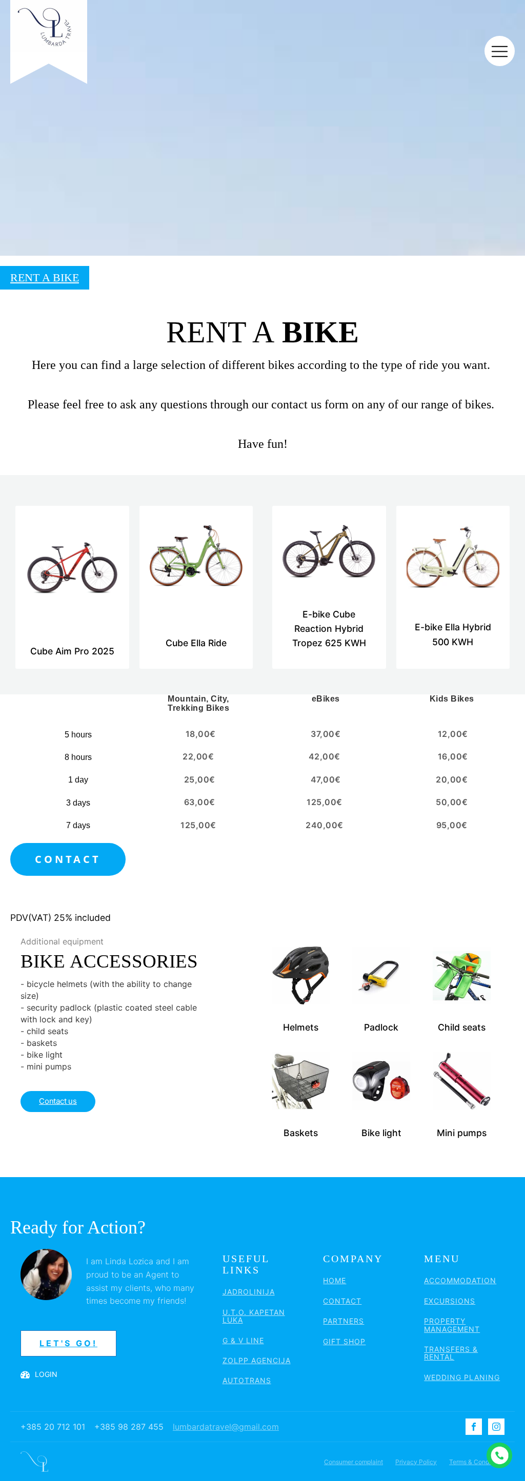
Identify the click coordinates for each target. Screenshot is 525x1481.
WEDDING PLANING (462, 1377)
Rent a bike (44, 277)
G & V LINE (243, 1340)
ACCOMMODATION (460, 1280)
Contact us (58, 1101)
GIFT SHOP (344, 1341)
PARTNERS (343, 1321)
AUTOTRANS (247, 1380)
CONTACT (68, 859)
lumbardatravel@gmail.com (226, 1427)
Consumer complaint (353, 1462)
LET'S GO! (68, 1343)
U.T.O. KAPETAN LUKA (254, 1316)
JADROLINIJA (249, 1291)
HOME (334, 1280)
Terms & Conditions (476, 1462)
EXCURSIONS (449, 1301)
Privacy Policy (416, 1462)
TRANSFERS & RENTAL (451, 1353)
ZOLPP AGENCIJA (257, 1360)
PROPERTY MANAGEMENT (452, 1325)
